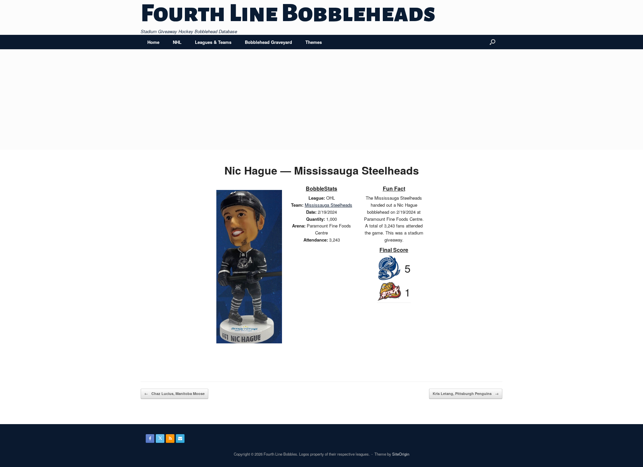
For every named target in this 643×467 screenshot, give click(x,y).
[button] (492, 42)
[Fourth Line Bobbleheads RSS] (170, 438)
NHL (177, 42)
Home (153, 42)
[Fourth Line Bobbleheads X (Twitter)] (160, 438)
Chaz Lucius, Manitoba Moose (174, 393)
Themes (313, 42)
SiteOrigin (400, 454)
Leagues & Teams (213, 42)
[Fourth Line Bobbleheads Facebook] (150, 438)
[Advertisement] (321, 99)
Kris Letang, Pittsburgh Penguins (466, 393)
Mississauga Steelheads (328, 205)
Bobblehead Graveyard (268, 42)
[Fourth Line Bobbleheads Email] (180, 438)
